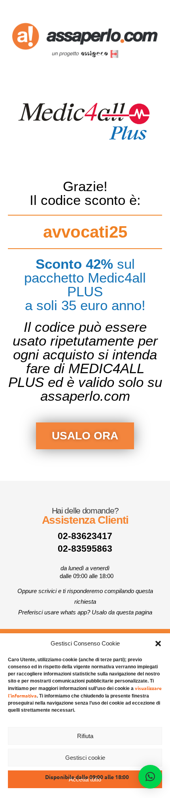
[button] (158, 643)
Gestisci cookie (85, 757)
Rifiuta (85, 736)
